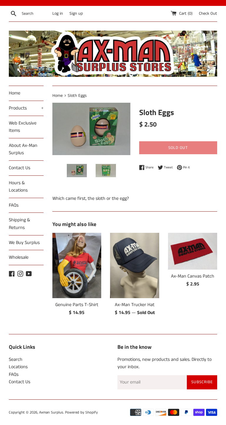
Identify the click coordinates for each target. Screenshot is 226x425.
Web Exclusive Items (22, 127)
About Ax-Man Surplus (23, 149)
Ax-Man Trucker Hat (134, 304)
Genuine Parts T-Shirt (76, 304)
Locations (18, 366)
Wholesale (19, 257)
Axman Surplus (51, 412)
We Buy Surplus (24, 242)
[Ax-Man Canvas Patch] (192, 251)
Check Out (208, 13)
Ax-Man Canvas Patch (192, 276)
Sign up (76, 13)
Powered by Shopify (81, 412)
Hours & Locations (18, 187)
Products (26, 108)
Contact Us (19, 168)
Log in (57, 13)
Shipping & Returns (19, 224)
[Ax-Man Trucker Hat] (134, 265)
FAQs (14, 205)
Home (14, 93)
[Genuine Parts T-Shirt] (77, 265)
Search (15, 359)
